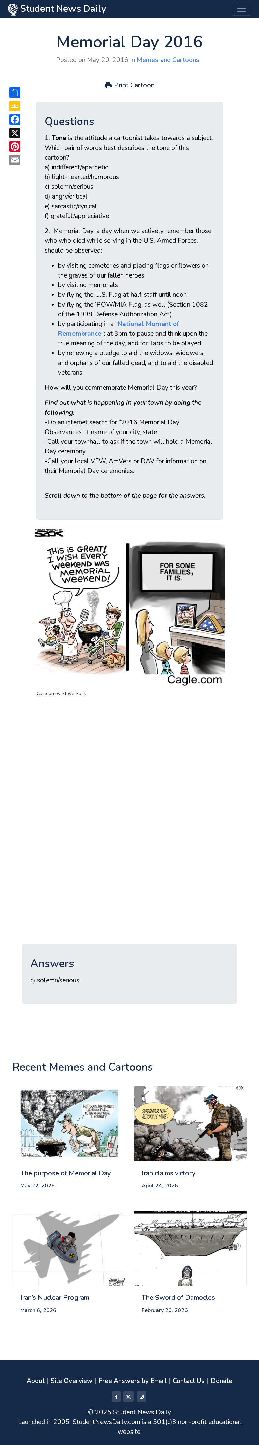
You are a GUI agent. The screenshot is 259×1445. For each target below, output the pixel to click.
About (36, 1380)
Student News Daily (62, 8)
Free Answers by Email (132, 1380)
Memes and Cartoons (168, 60)
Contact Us (189, 1380)
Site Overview (71, 1380)
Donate (221, 1380)
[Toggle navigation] (241, 9)
